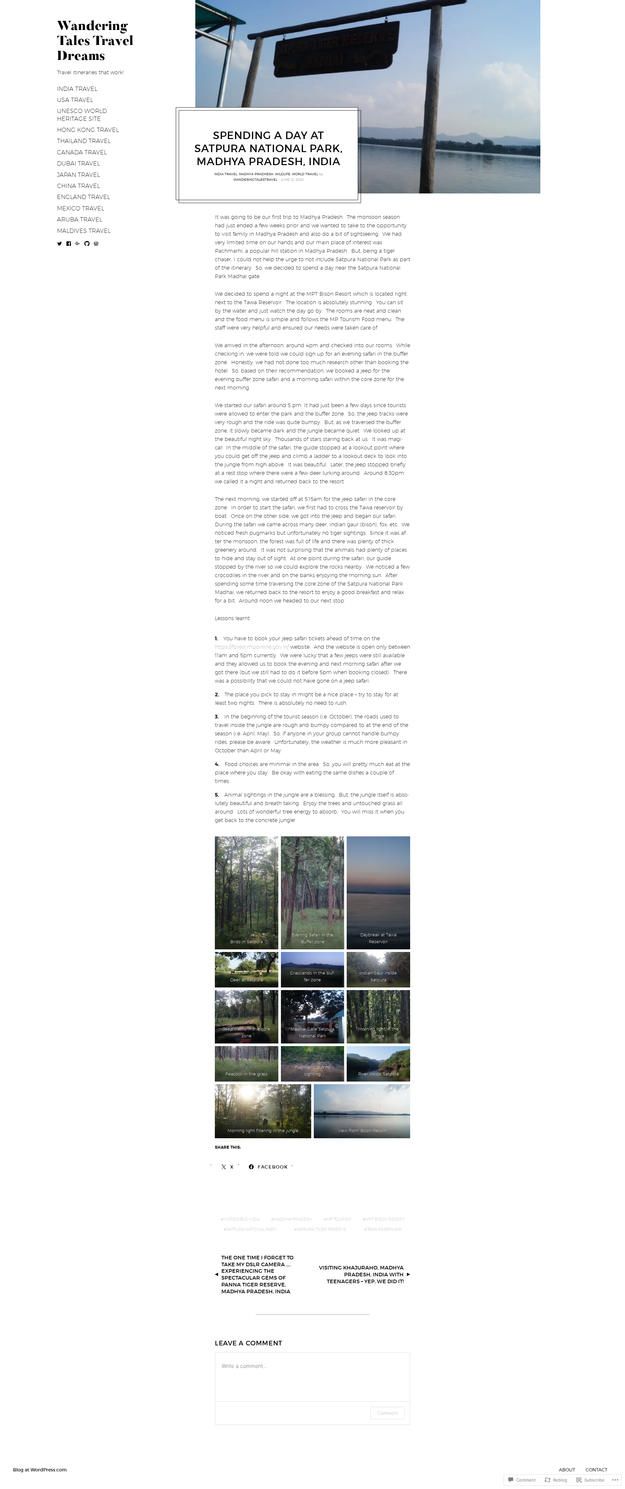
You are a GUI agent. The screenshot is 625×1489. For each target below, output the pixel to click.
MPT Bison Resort (385, 1219)
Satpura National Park (251, 1229)
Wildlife (282, 174)
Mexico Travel (80, 208)
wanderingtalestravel (255, 179)
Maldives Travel (84, 230)
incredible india (242, 1219)
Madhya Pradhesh (256, 174)
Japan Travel (78, 174)
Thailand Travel (84, 140)
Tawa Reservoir (384, 1229)
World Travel (305, 174)
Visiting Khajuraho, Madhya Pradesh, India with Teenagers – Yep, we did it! (361, 1274)
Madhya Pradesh (293, 1219)
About (567, 1469)
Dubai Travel (78, 163)
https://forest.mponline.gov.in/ (252, 647)
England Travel (83, 196)
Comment (387, 1413)
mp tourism (338, 1219)
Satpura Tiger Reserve (321, 1229)
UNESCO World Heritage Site (82, 114)
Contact (596, 1469)
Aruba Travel (79, 219)
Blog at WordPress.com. (40, 1470)
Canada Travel (82, 152)
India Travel (77, 88)
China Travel (78, 185)
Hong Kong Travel (88, 129)
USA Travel (75, 99)
